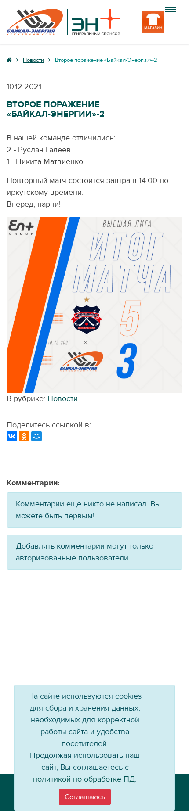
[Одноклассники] (24, 436)
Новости (62, 399)
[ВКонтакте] (12, 436)
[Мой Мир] (36, 436)
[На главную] (63, 22)
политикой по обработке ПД (84, 779)
